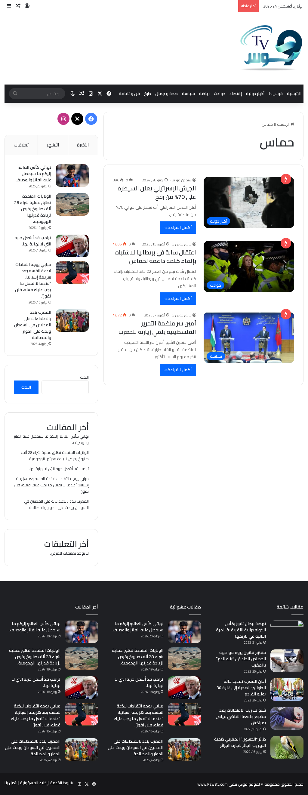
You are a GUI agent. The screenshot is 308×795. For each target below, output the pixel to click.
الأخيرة (83, 144)
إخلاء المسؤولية (34, 782)
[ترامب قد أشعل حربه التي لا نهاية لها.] (72, 246)
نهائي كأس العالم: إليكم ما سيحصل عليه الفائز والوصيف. (33, 173)
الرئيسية (294, 93)
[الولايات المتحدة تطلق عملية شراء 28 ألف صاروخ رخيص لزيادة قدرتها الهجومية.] (72, 204)
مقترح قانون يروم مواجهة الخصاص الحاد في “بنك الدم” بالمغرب (241, 659)
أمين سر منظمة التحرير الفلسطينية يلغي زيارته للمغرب (157, 327)
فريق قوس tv (181, 244)
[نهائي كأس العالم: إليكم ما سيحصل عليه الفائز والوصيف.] (72, 175)
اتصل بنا (11, 782)
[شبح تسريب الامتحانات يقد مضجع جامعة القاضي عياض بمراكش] (286, 718)
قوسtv (276, 93)
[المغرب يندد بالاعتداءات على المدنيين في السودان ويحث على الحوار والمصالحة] (72, 320)
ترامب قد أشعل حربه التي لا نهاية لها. (32, 241)
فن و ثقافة (129, 93)
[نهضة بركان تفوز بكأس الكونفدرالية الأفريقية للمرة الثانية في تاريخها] (286, 632)
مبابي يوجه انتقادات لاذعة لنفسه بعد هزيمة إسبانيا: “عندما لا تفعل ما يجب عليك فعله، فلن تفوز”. (33, 280)
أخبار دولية (255, 93)
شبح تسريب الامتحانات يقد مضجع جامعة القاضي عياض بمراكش (241, 716)
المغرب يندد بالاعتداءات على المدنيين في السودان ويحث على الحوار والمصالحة (32, 324)
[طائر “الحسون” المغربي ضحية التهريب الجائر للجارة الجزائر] (286, 747)
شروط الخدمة (61, 782)
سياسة (188, 93)
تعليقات (21, 144)
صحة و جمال (166, 93)
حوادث (219, 93)
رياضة (204, 93)
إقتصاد (235, 93)
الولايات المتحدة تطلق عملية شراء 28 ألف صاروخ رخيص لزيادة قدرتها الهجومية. (32, 208)
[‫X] (77, 119)
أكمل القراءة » (178, 227)
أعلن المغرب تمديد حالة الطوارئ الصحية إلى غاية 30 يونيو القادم (241, 687)
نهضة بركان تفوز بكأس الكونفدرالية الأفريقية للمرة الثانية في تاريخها (241, 630)
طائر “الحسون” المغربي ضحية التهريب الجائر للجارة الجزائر (240, 742)
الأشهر (53, 144)
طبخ (147, 93)
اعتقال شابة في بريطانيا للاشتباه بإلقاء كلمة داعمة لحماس (155, 256)
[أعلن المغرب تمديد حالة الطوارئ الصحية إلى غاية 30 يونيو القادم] (286, 689)
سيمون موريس (181, 180)
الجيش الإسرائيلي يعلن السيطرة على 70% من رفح (157, 192)
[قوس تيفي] (271, 48)
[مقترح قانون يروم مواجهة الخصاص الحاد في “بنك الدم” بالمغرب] (286, 660)
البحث (84, 377)
